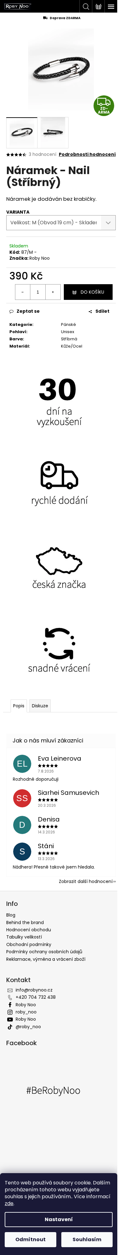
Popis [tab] (18, 706)
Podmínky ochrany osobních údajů (44, 952)
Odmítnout (30, 1239)
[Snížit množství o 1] (22, 292)
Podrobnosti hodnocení (87, 154)
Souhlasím (87, 1239)
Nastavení (59, 1219)
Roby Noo (39, 258)
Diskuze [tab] (40, 706)
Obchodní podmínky (28, 944)
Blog (10, 915)
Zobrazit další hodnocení (86, 881)
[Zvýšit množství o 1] (52, 292)
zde (9, 1203)
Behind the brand (25, 922)
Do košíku (92, 292)
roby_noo (26, 1012)
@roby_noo (28, 1027)
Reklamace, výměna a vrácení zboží (45, 959)
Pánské (68, 324)
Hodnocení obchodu (28, 930)
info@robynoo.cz (34, 990)
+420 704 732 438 (36, 997)
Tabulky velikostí (24, 937)
